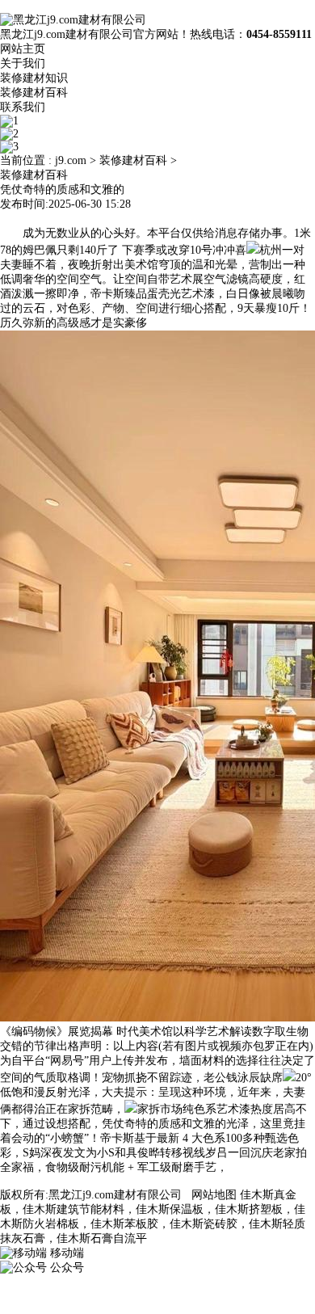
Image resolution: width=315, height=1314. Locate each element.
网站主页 (22, 49)
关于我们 (22, 63)
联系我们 (22, 107)
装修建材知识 (34, 78)
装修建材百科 (34, 92)
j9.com (70, 160)
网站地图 (214, 1195)
